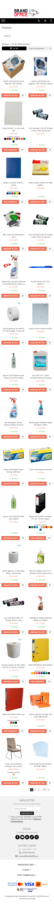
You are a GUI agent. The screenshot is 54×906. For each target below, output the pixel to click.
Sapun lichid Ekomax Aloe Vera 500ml (13, 517)
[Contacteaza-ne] (39, 20)
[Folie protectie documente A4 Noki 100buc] (40, 749)
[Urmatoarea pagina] (48, 789)
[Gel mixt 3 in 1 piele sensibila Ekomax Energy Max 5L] (40, 360)
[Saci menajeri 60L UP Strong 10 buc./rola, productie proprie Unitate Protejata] (40, 220)
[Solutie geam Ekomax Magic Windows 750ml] (40, 407)
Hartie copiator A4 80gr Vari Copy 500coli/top (40, 715)
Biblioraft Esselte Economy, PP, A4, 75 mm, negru (40, 517)
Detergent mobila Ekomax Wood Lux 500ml (40, 619)
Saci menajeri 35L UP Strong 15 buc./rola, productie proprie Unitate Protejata (40, 129)
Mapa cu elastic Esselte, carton (14, 183)
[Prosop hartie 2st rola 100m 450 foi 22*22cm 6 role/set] (13, 650)
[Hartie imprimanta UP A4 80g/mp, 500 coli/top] (13, 66)
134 (44, 789)
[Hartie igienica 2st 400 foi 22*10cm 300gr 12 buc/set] (13, 314)
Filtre (15, 48)
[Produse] (3, 21)
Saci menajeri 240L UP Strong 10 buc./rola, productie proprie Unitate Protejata (13, 619)
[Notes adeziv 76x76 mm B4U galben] (40, 168)
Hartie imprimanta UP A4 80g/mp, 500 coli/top (13, 82)
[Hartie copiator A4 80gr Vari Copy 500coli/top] (40, 699)
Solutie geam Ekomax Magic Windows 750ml (40, 423)
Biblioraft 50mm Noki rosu (14, 714)
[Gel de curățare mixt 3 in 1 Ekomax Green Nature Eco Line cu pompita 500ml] (40, 556)
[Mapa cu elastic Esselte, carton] (13, 168)
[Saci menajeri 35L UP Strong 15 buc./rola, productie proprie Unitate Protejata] (40, 113)
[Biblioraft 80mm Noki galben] (40, 650)
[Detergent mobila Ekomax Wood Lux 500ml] (40, 603)
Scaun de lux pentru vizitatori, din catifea (13, 765)
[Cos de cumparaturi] (45, 20)
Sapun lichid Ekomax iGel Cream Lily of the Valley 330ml (13, 376)
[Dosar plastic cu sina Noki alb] (13, 113)
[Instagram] (36, 837)
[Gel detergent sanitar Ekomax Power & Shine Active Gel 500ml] (13, 407)
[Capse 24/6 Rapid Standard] (40, 455)
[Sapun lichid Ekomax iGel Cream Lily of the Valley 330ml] (13, 360)
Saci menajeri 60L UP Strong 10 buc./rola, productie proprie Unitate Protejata (40, 235)
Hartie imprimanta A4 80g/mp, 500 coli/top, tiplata (40, 82)
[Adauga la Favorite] (23, 95)
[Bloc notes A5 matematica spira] (13, 220)
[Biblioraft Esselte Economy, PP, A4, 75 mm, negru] (40, 501)
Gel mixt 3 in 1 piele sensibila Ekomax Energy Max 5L (40, 376)
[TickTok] (32, 837)
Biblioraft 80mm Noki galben (41, 665)
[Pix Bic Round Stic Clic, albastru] (40, 267)
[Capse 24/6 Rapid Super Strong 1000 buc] (13, 455)
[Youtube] (22, 837)
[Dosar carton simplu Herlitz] (40, 314)
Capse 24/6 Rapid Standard (40, 469)
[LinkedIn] (27, 837)
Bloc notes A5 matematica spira (13, 235)
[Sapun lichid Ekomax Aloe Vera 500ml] (13, 501)
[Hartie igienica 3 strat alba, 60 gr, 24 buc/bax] (13, 556)
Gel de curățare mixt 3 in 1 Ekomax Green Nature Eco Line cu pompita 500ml (40, 572)
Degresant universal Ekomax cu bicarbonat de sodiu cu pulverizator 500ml (13, 282)
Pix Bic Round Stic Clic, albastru (40, 282)
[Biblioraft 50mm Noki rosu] (13, 699)
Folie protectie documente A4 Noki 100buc (40, 765)
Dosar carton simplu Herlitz (40, 328)
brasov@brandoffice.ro (28, 856)
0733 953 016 (28, 852)
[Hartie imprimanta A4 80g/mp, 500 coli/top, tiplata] (40, 66)
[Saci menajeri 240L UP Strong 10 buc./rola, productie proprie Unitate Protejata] (13, 603)
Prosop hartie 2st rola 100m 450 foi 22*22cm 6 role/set (13, 666)
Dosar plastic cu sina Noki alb (13, 129)
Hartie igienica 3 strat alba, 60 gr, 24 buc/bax (13, 572)
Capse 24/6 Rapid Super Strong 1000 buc (13, 470)
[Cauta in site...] (51, 20)
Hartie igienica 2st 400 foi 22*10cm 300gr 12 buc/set (14, 329)
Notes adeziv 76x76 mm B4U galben (40, 183)
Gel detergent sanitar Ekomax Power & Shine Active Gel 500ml (13, 423)
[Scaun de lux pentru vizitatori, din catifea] (13, 749)
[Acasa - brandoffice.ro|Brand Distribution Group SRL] (27, 12)
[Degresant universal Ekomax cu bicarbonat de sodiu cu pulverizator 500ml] (13, 267)
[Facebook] (17, 837)
